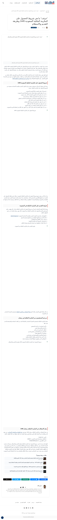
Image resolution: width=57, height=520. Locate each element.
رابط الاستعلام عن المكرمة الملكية (23, 311)
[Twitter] (21, 487)
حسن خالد (43, 27)
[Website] (25, 487)
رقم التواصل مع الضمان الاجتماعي (15, 432)
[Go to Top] (2, 517)
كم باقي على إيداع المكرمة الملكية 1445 (21, 78)
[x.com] (31, 508)
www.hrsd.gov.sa (14, 215)
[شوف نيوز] (49, 2)
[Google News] (24, 508)
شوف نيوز (47, 10)
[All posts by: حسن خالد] (44, 487)
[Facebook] (23, 487)
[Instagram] (29, 508)
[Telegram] (26, 508)
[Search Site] (3, 3)
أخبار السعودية (42, 10)
